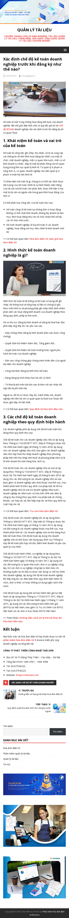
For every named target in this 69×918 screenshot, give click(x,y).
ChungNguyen (28, 75)
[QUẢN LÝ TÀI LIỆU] (34, 22)
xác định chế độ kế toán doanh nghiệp (33, 682)
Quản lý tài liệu (10, 758)
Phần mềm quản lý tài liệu (16, 753)
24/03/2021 (11, 75)
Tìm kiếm (8, 726)
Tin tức (6, 764)
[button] (64, 49)
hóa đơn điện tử (11, 748)
